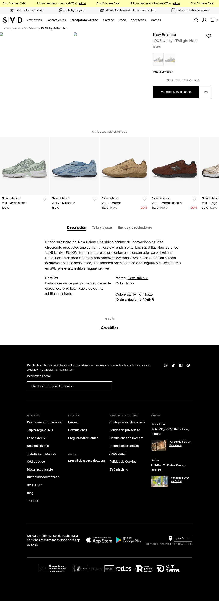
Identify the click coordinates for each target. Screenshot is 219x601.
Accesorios (138, 20)
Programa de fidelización (44, 422)
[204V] (74, 166)
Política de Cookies (123, 461)
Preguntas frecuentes (83, 438)
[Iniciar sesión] (204, 20)
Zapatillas (109, 327)
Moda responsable (40, 469)
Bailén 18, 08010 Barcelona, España (170, 432)
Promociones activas (124, 446)
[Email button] (206, 92)
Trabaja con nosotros (41, 454)
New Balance (30, 28)
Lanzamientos (56, 20)
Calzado (108, 20)
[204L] (124, 166)
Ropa (122, 20)
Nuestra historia (38, 446)
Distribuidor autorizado (43, 477)
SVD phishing (119, 469)
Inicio (6, 28)
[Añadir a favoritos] (208, 35)
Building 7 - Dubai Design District (168, 468)
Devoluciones (77, 430)
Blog (30, 493)
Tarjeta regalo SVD (40, 430)
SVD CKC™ (34, 485)
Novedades (34, 20)
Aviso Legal (118, 454)
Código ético (36, 461)
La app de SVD (37, 438)
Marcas (156, 20)
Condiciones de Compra (126, 438)
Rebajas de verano (84, 20)
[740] (24, 166)
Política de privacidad (125, 430)
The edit (32, 501)
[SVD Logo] (12, 19)
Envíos (72, 422)
